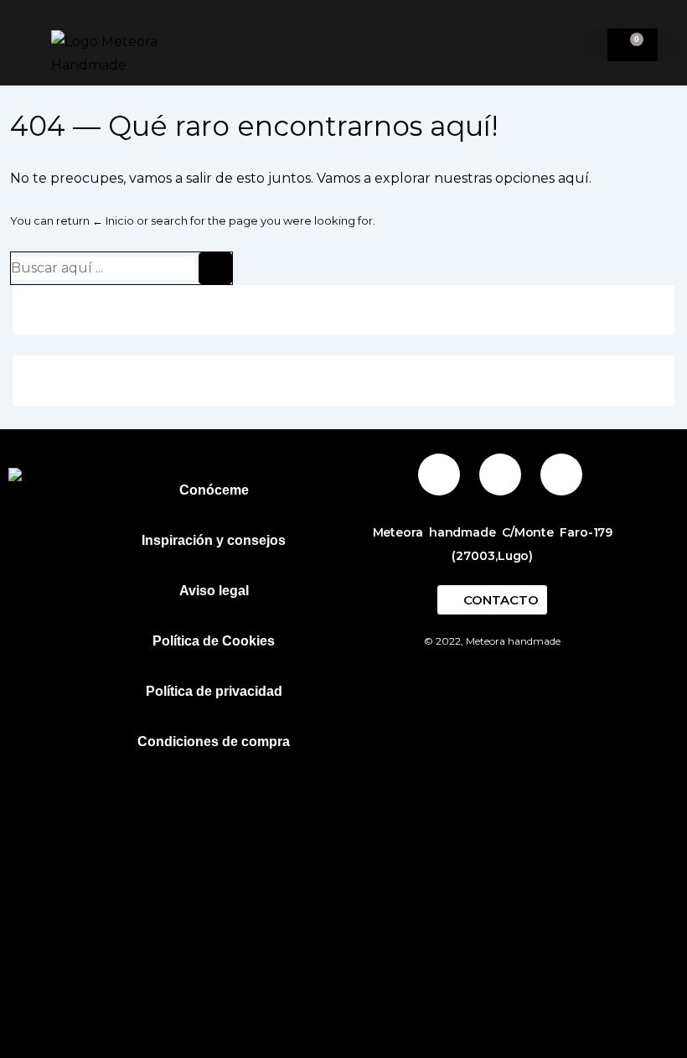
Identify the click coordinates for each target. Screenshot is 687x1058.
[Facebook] (500, 474)
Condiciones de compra (213, 741)
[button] (595, 43)
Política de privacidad (214, 691)
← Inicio (113, 220)
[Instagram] (439, 474)
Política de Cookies (213, 641)
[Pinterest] (561, 474)
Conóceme (214, 490)
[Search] (215, 268)
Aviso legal (214, 590)
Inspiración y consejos (214, 540)
